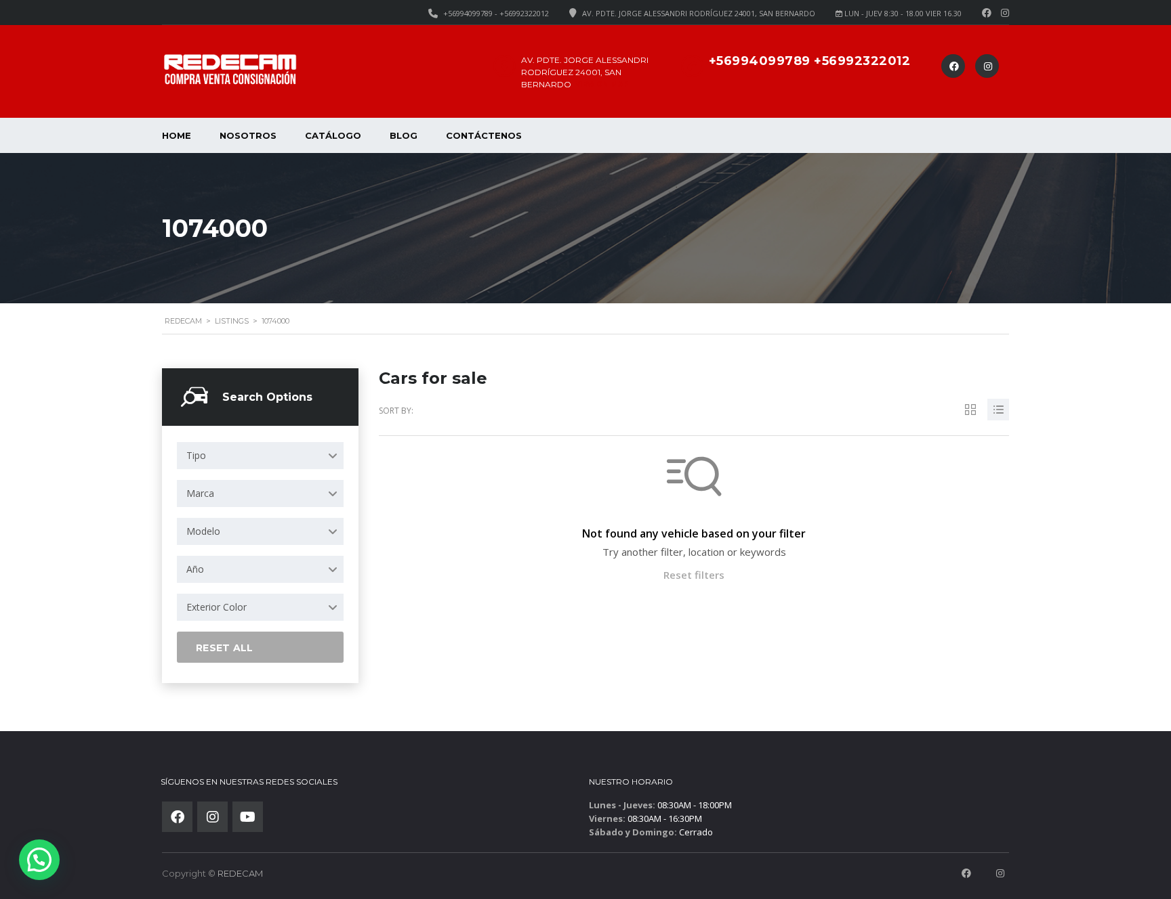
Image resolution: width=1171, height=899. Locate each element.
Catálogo (333, 135)
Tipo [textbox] (196, 455)
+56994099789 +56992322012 (810, 60)
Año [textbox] (195, 569)
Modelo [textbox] (203, 531)
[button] (39, 859)
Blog (403, 135)
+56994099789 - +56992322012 (496, 13)
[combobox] (260, 455)
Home (176, 135)
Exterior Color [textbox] (216, 606)
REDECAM (240, 873)
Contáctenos (484, 135)
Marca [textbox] (200, 493)
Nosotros (248, 135)
